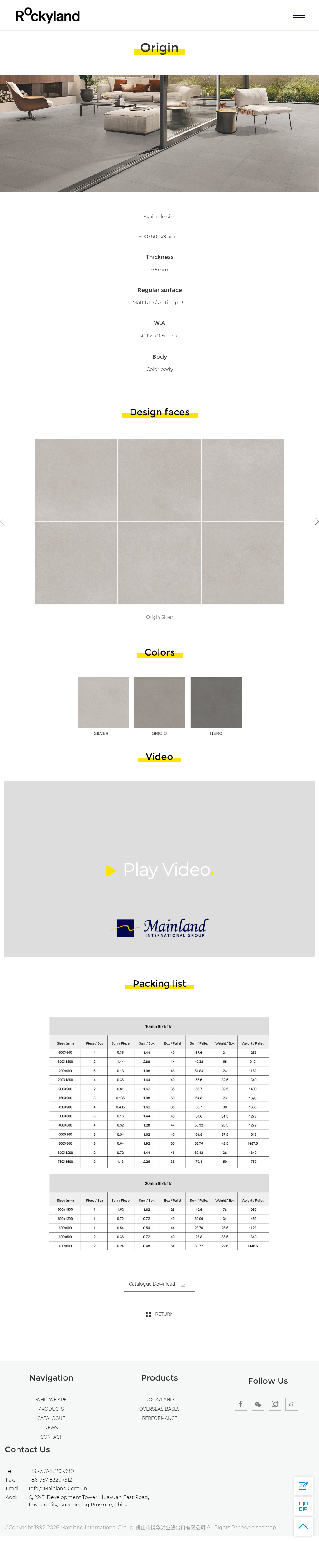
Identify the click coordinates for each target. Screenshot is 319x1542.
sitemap (266, 1527)
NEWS (51, 1427)
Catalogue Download (152, 1284)
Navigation (51, 1378)
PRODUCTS (51, 1409)
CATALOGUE (51, 1418)
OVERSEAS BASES (159, 1409)
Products (159, 1378)
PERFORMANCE (159, 1418)
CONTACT (51, 1437)
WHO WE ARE (51, 1399)
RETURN (164, 1314)
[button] (317, 521)
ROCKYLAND (159, 1399)
